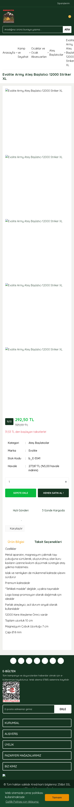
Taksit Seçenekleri (48, 542)
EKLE (63, 709)
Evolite (33, 450)
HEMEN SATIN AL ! (53, 493)
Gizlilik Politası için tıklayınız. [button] (22, 801)
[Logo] (9, 16)
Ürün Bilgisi (16, 542)
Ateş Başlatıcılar (39, 443)
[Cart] (68, 16)
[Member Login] (61, 16)
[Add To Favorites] (21, 519)
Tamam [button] (57, 797)
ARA (67, 29)
